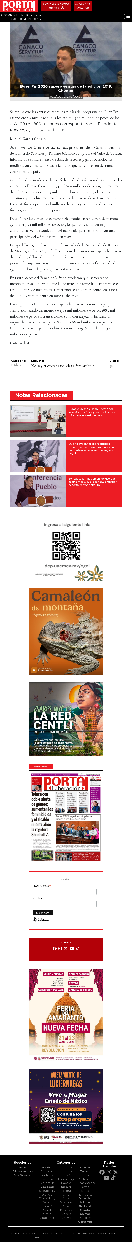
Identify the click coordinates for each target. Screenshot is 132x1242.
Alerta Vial (85, 1221)
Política (47, 1167)
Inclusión (66, 1175)
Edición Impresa (22, 1171)
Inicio (22, 1167)
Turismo (66, 1217)
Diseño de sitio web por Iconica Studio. (95, 1233)
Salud (47, 1210)
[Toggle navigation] (128, 16)
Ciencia (66, 1214)
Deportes (85, 1217)
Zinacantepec (86, 1183)
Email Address (42, 886)
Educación (47, 1206)
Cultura (66, 1186)
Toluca (84, 1175)
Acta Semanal (22, 1175)
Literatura (66, 1190)
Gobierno (47, 1171)
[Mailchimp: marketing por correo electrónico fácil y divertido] (41, 921)
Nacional (16, 364)
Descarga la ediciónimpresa (56, 5)
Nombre (37, 898)
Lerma (84, 1186)
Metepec (85, 1179)
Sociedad (47, 1186)
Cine (66, 1194)
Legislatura (47, 1183)
